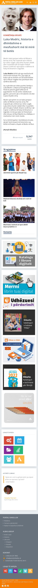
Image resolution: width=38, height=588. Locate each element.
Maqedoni (9, 547)
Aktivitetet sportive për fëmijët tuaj (14, 173)
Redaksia (7, 521)
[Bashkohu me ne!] (8, 459)
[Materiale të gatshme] (8, 440)
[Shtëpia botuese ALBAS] (19, 459)
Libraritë (7, 539)
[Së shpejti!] (19, 440)
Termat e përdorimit (10, 523)
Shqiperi (9, 542)
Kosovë (8, 544)
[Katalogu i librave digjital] (8, 450)
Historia (6, 537)
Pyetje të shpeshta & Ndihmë (13, 526)
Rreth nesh (7, 535)
